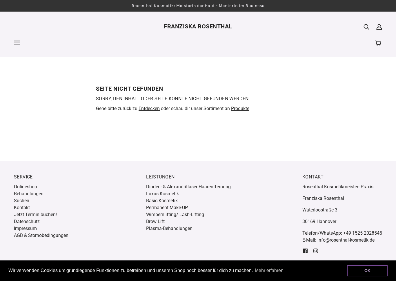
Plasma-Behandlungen (169, 228)
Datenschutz (27, 221)
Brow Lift (155, 221)
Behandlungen (28, 193)
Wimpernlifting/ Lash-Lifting (175, 214)
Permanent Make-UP (167, 207)
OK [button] (367, 270)
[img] (365, 26)
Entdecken (149, 108)
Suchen (21, 200)
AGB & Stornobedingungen (41, 235)
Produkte (240, 108)
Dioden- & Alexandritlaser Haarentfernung (188, 186)
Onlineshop (25, 186)
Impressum (25, 228)
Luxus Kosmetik (162, 193)
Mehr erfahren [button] (269, 270)
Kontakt (22, 207)
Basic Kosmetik (162, 200)
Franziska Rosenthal (198, 26)
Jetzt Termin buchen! (35, 214)
